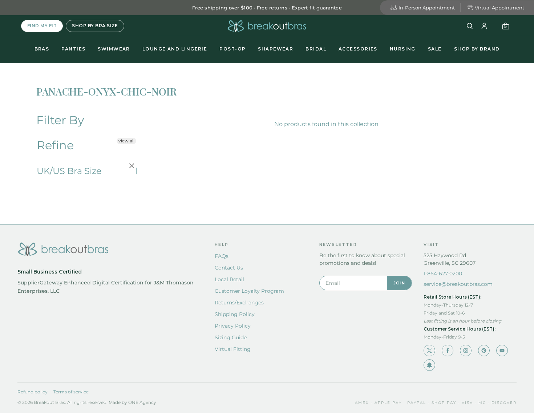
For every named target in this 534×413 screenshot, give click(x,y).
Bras (42, 49)
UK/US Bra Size (69, 171)
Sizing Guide (231, 337)
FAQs (221, 256)
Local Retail (229, 279)
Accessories (358, 49)
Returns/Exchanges (239, 302)
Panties (73, 49)
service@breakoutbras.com (458, 284)
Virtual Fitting (233, 349)
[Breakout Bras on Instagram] (466, 350)
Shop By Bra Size (95, 25)
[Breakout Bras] (267, 26)
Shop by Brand (477, 49)
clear (132, 166)
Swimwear (114, 49)
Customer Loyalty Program (249, 291)
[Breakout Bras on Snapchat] (429, 365)
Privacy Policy (233, 326)
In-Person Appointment (427, 8)
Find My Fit (42, 25)
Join (399, 283)
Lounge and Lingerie (174, 49)
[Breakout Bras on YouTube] (502, 350)
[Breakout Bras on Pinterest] (484, 350)
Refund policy (32, 391)
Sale (435, 49)
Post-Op (232, 49)
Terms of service (71, 391)
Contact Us (229, 267)
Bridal (316, 49)
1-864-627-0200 (443, 273)
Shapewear (275, 49)
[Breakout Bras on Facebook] (447, 350)
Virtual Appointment (499, 8)
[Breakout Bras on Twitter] (429, 350)
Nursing (403, 49)
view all (126, 140)
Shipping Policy (235, 314)
